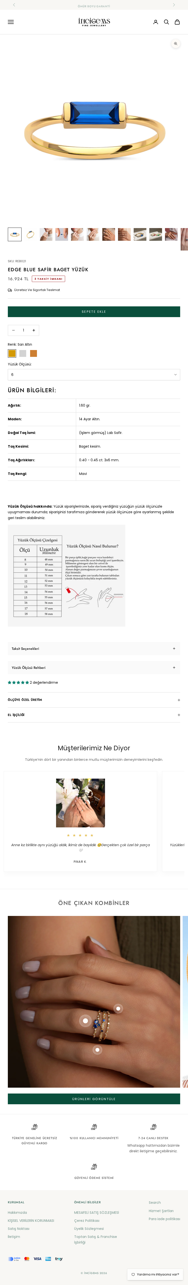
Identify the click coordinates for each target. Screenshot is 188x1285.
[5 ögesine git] (77, 234)
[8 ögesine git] (124, 234)
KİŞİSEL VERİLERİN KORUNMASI (31, 1220)
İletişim (14, 1236)
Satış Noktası (18, 1228)
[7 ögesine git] (109, 234)
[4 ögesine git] (62, 234)
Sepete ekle (94, 311)
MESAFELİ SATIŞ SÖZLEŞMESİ (96, 1212)
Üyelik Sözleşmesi (89, 1228)
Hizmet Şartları (161, 1210)
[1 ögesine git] (15, 234)
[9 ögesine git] (140, 234)
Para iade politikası (164, 1218)
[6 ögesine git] (93, 234)
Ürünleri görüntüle (94, 1099)
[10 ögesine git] (156, 234)
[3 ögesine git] (46, 234)
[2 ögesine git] (30, 234)
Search (155, 1202)
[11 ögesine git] (171, 234)
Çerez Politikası (86, 1220)
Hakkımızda (17, 1212)
